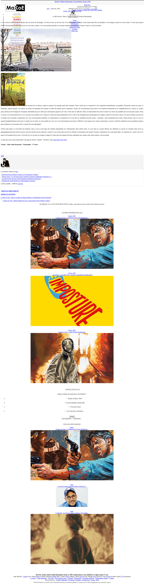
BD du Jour (74, 24)
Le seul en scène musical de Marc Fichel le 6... (72, 486)
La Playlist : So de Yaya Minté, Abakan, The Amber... (72, 513)
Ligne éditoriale (42, 578)
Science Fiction (82, 10)
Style (81, 576)
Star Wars (90, 10)
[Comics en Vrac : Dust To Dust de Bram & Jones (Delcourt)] (72, 382)
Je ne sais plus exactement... (75, 411)
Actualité (70, 578)
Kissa (67, 576)
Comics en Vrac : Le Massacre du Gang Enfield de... (72, 218)
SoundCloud (86, 580)
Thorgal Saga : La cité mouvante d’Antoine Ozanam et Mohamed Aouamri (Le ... (27, 176)
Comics (74, 10)
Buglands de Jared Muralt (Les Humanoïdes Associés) (18, 181)
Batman (99, 10)
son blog (20, 184)
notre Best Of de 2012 (60, 140)
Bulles (54, 576)
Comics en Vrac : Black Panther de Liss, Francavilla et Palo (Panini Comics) (26, 201)
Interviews (75, 31)
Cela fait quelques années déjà (75, 403)
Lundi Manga (75, 25)
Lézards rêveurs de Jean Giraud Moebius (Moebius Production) (21, 179)
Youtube (78, 580)
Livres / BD (71, 216)
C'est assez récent (75, 407)
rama (71, 484)
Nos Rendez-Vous (60, 578)
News (75, 20)
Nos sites (51, 578)
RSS (97, 580)
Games (25, 576)
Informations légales (101, 578)
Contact (111, 578)
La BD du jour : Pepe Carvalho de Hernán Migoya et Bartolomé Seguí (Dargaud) (26, 197)
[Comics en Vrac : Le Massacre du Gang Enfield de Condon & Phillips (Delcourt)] (72, 268)
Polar (95, 10)
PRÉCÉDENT (10, 191)
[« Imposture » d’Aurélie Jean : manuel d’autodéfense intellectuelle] (72, 325)
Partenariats (77, 578)
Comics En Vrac (75, 22)
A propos (33, 578)
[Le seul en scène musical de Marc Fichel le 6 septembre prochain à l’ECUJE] (72, 506)
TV (122, 576)
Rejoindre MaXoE (88, 578)
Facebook (71, 580)
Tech (94, 576)
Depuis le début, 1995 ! (75, 398)
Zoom (108, 576)
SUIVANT (8, 194)
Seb (2, 156)
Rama (38, 576)
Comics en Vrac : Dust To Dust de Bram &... (72, 332)
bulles (72, 427)
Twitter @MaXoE (61, 580)
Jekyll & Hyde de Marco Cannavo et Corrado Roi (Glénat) (20, 174)
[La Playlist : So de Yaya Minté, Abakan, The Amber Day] (72, 563)
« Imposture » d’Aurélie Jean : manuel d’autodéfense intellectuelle (72, 275)
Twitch (93, 580)
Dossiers (74, 29)
